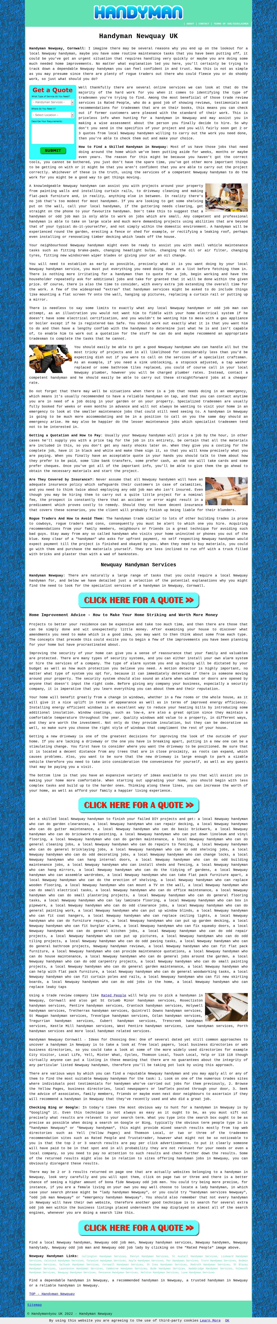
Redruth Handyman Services (210, 1264)
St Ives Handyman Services (167, 1264)
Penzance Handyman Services (118, 1272)
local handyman (99, 1031)
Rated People (113, 995)
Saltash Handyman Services (79, 1264)
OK (227, 1320)
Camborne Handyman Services (126, 1268)
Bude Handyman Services (167, 1268)
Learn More (210, 1320)
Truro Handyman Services (218, 1260)
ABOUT (190, 23)
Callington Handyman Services (104, 1256)
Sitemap (34, 1305)
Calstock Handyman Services (63, 1260)
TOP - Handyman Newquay (52, 1294)
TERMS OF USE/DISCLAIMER (231, 23)
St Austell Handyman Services (194, 1256)
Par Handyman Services (182, 1260)
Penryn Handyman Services (149, 1256)
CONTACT (204, 23)
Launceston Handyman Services (81, 1268)
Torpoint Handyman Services (106, 1260)
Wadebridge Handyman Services (210, 1268)
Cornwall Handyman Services (122, 1264)
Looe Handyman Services (198, 1272)
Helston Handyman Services (159, 1272)
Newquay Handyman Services (77, 1272)
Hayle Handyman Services (146, 1260)
